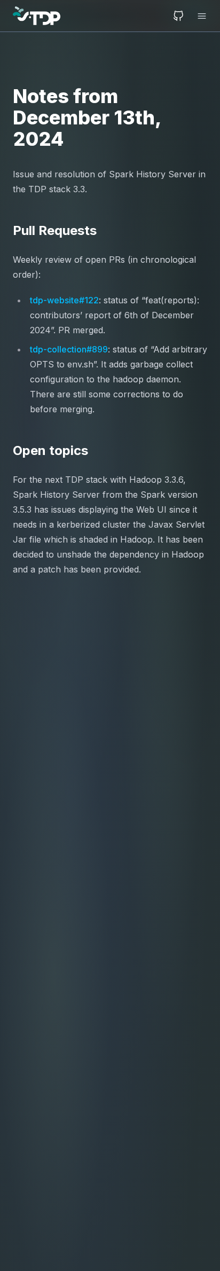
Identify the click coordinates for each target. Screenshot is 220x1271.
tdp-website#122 (64, 300)
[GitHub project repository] (178, 16)
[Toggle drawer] (198, 16)
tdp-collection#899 (69, 349)
